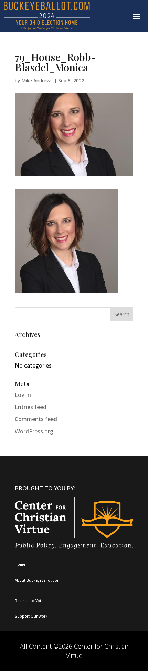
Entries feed (30, 407)
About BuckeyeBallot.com (37, 580)
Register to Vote (29, 600)
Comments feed (36, 419)
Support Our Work (31, 616)
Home (20, 564)
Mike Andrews (37, 80)
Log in (23, 395)
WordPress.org (34, 431)
